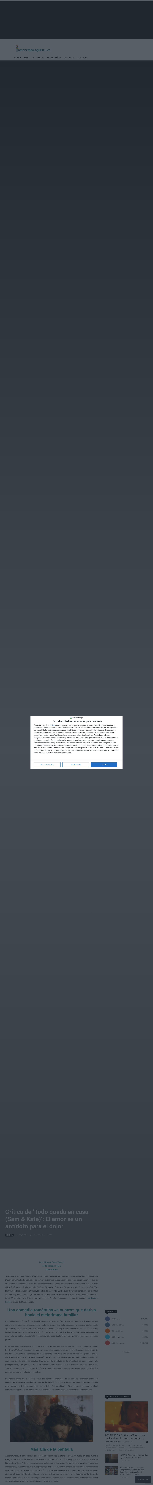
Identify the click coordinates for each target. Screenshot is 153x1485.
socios (52, 725)
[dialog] (76, 742)
